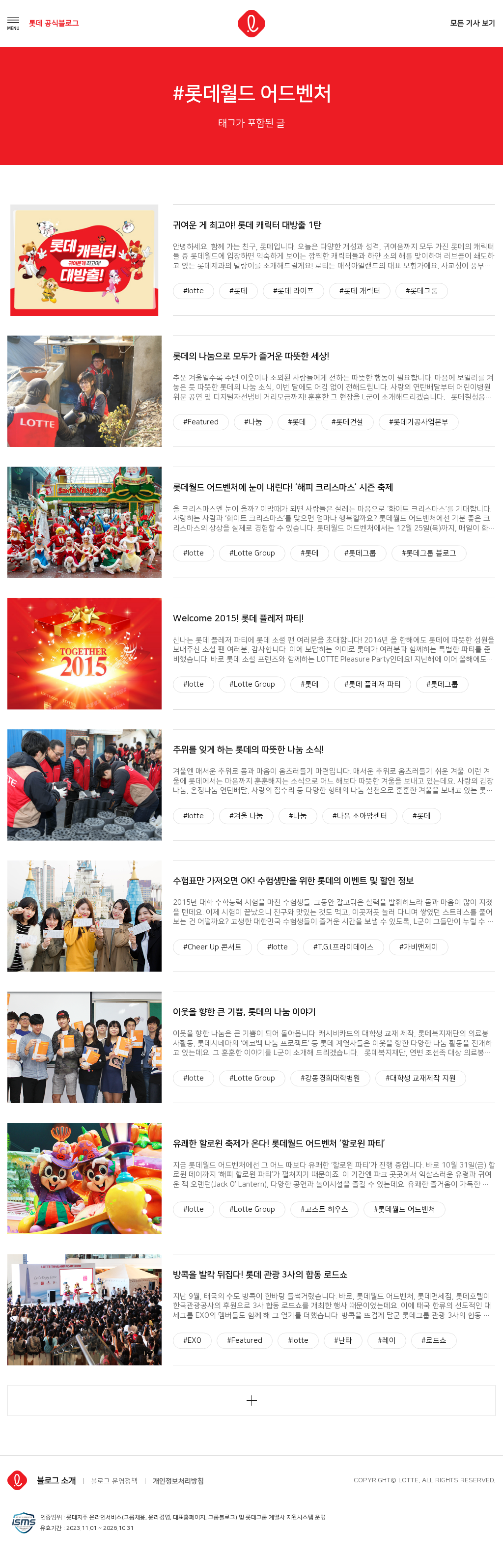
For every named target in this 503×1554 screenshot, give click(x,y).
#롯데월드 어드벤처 (404, 1209)
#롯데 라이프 (293, 291)
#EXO (192, 1340)
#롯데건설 (347, 422)
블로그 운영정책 (114, 1481)
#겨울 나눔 (246, 816)
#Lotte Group (252, 554)
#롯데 (238, 291)
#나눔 (253, 422)
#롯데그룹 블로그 (429, 554)
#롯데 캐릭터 (359, 291)
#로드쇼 (434, 1340)
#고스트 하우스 (324, 1209)
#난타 (343, 1340)
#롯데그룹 (422, 291)
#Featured (201, 422)
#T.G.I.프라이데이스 (343, 947)
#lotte (193, 291)
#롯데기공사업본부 (418, 422)
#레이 (387, 1340)
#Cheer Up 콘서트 (212, 947)
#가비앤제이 (418, 947)
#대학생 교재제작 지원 (421, 1078)
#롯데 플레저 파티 (372, 685)
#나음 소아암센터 (360, 816)
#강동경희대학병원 (330, 1078)
